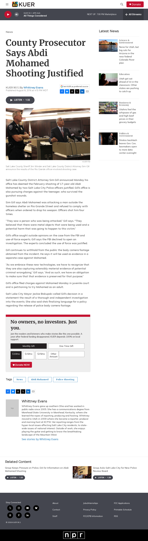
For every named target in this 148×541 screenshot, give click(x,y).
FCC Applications (122, 503)
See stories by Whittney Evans (40, 439)
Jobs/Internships (90, 503)
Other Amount (54, 355)
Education (124, 74)
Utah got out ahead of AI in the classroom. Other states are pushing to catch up (129, 85)
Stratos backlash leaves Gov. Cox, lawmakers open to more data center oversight (128, 146)
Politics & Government (126, 134)
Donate (136, 4)
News (9, 31)
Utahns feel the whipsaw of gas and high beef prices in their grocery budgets (127, 116)
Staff (54, 516)
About (55, 503)
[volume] (16, 14)
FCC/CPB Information (93, 516)
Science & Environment (126, 41)
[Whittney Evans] (12, 408)
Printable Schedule (123, 510)
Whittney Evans (33, 87)
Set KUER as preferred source (75, 86)
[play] (8, 14)
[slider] (21, 14)
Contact (56, 510)
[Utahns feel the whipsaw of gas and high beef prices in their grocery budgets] (108, 108)
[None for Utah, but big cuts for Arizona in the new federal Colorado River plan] (108, 45)
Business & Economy (125, 103)
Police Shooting (65, 379)
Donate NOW (22, 364)
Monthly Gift (29, 346)
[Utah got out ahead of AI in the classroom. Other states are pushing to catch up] (108, 79)
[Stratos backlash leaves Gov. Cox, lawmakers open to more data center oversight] (108, 138)
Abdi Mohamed (40, 379)
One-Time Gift (66, 346)
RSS (116, 516)
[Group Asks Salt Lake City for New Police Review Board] (82, 472)
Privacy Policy (89, 510)
